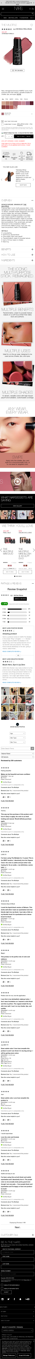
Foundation (24, 18)
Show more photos (17, 727)
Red (21, 99)
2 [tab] (16, 576)
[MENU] (3, 9)
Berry (11, 99)
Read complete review (11, 651)
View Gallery (17, 506)
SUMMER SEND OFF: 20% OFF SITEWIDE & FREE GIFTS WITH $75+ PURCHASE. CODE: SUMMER (17, 3)
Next (33, 180)
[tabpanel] (10, 551)
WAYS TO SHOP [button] (5, 1320)
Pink (6, 99)
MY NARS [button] (3, 1311)
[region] (17, 1349)
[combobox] (17, 14)
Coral (17, 99)
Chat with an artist (14, 158)
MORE (19, 94)
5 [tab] (21, 576)
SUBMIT (6, 1292)
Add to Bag (25, 136)
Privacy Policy (27, 1279)
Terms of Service (4, 1280)
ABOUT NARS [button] (3, 1307)
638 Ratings (19, 29)
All (3, 99)
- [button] (6, 136)
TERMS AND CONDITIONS (10, 1338)
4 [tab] (19, 576)
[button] (1, 3)
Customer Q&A (9, 1235)
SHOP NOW (23, 185)
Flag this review (7, 801)
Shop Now (13, 514)
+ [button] (11, 136)
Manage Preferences (9, 1355)
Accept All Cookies (24, 1355)
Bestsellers (13, 18)
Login (27, 156)
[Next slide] (33, 17)
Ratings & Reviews (11, 583)
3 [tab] (18, 576)
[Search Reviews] (32, 748)
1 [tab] (14, 576)
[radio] (9, 121)
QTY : (2, 136)
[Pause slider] (31, 3)
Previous (2, 180)
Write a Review (27, 29)
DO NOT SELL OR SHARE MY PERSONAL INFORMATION (17, 1336)
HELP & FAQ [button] (4, 1316)
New (5, 18)
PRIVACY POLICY (7, 1335)
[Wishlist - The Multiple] (32, 25)
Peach (26, 99)
